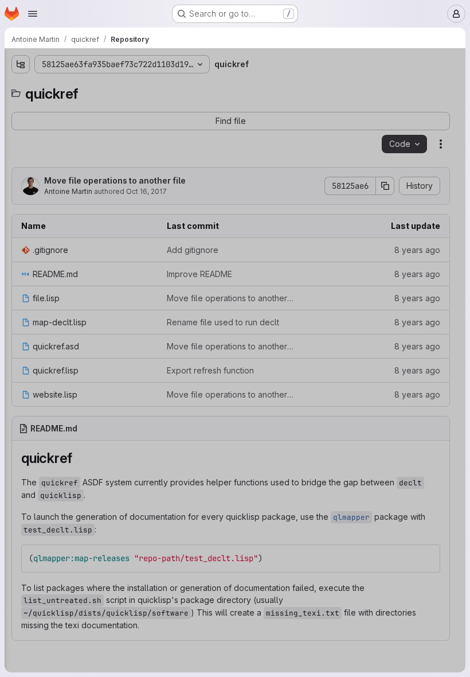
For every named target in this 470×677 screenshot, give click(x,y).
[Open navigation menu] (32, 14)
